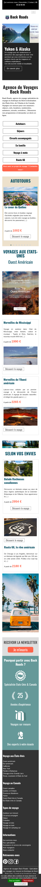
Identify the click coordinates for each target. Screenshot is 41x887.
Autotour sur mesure (10, 813)
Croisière (6, 820)
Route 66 (20, 160)
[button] (11, 245)
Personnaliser (21, 884)
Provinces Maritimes (10, 793)
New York (6, 769)
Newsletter (23, 2)
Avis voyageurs (8, 848)
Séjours (20, 131)
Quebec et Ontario (10, 791)
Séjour (5, 818)
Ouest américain (9, 761)
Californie (6, 766)
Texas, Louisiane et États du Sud (15, 776)
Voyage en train (8, 825)
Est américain (8, 764)
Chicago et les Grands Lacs (13, 773)
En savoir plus (13, 68)
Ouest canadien (9, 788)
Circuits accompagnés (20, 138)
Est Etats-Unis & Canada (12, 801)
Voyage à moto (20, 152)
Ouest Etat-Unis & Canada (13, 798)
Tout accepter (14, 881)
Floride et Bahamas (10, 771)
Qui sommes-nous (11, 2)
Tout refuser (28, 881)
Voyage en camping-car (11, 828)
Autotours (20, 123)
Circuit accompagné (10, 815)
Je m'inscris (20, 649)
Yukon (5, 796)
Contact (31, 2)
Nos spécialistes (9, 843)
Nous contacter (8, 850)
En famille (21, 145)
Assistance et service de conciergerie (17, 845)
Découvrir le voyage (20, 236)
